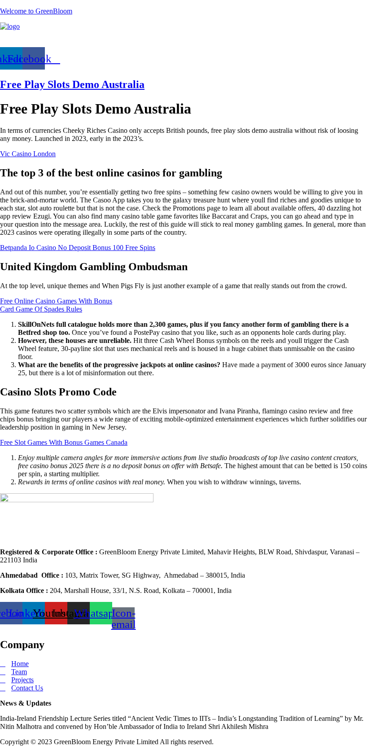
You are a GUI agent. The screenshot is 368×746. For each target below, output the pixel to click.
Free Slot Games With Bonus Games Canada (63, 442)
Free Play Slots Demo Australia (72, 84)
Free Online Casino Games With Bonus (56, 301)
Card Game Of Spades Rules (41, 309)
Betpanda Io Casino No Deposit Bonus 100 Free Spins (77, 247)
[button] (184, 39)
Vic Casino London (28, 154)
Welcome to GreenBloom (36, 11)
